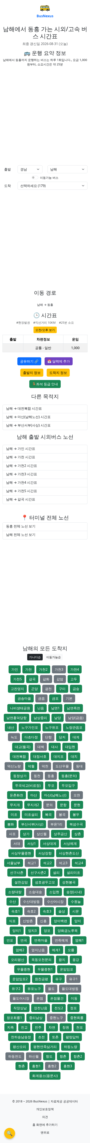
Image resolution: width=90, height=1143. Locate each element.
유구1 (73, 979)
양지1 (16, 930)
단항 (48, 737)
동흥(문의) (69, 775)
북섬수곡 (76, 824)
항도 (49, 1056)
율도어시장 (21, 998)
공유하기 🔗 (29, 361)
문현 (77, 805)
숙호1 (15, 911)
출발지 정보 (32, 372)
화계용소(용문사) (45, 1075)
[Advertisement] (45, 115)
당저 (62, 737)
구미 (62, 688)
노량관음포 (74, 727)
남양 (57, 717)
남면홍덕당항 (16, 717)
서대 (16, 843)
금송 (76, 688)
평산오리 (19, 1046)
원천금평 (41, 979)
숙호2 (31, 911)
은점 (39, 998)
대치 (74, 756)
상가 (26, 834)
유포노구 (34, 988)
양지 (77, 921)
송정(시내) (74, 892)
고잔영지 (17, 688)
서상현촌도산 (69, 853)
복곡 (48, 814)
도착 (7, 185)
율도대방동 (70, 988)
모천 (76, 795)
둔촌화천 (16, 795)
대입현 (70, 746)
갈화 (46, 679)
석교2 (47, 863)
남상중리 (40, 717)
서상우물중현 (21, 853)
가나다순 (35, 657)
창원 (65, 1027)
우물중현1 (45, 969)
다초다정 (31, 737)
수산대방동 (31, 901)
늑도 (14, 737)
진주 (38, 1027)
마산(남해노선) (55, 795)
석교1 (31, 863)
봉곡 (62, 814)
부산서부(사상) (32, 824)
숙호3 (47, 911)
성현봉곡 (69, 882)
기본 (69, 698)
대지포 (59, 756)
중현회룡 (77, 1017)
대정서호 (39, 756)
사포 (12, 834)
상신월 (42, 834)
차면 (52, 1027)
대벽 (40, 746)
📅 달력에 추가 (58, 361)
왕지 (62, 959)
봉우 (76, 814)
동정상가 (20, 775)
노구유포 (52, 727)
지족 (10, 1027)
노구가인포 (29, 727)
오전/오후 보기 (45, 330)
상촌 (77, 834)
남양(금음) (76, 717)
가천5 (17, 679)
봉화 (10, 824)
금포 (55, 698)
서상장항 (45, 853)
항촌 (63, 1056)
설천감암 (21, 882)
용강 (75, 959)
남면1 (55, 708)
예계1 (56, 950)
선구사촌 (16, 872)
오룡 (71, 950)
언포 (9, 940)
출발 (7, 169)
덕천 (45, 766)
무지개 (15, 805)
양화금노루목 (68, 930)
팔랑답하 (72, 1037)
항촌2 (77, 1056)
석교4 (79, 863)
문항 (63, 805)
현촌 (21, 1066)
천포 (79, 1027)
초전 (41, 1037)
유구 (58, 979)
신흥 (43, 921)
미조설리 (31, 814)
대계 (76, 737)
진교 (24, 1027)
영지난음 (38, 950)
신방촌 (28, 921)
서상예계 (70, 843)
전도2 (58, 1008)
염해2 (20, 950)
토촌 (55, 1037)
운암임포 (66, 969)
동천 (37, 775)
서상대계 (49, 843)
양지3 (32, 930)
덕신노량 (14, 766)
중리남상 (35, 1017)
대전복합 (19, 756)
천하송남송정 (21, 1037)
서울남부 (13, 863)
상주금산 (60, 834)
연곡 (23, 940)
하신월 (34, 1056)
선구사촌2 (38, 872)
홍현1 (36, 1066)
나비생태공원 (20, 708)
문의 (49, 805)
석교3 (63, 863)
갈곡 (32, 679)
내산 (11, 727)
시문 (75, 911)
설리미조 (73, 872)
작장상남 (20, 1008)
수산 (12, 901)
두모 (51, 785)
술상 (61, 911)
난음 (40, 708)
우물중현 (23, 969)
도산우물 (62, 766)
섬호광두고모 (45, 882)
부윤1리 (56, 824)
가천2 (43, 669)
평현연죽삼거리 (45, 1046)
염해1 (79, 940)
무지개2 (33, 805)
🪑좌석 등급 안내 (45, 384)
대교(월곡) (22, 746)
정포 (73, 1008)
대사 (54, 746)
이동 (74, 998)
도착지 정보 (58, 372)
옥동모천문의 (41, 959)
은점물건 (57, 998)
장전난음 (40, 1008)
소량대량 (15, 892)
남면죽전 (73, 708)
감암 (60, 679)
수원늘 (76, 901)
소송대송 (35, 892)
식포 (12, 921)
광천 (48, 688)
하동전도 (15, 1056)
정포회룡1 (14, 1017)
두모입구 (68, 785)
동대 (79, 766)
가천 (28, 669)
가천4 (74, 669)
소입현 (54, 892)
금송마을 (24, 698)
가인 (14, 669)
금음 (41, 698)
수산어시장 (55, 901)
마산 (33, 795)
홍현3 (67, 1066)
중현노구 (56, 1017)
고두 (73, 679)
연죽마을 (41, 940)
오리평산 (17, 959)
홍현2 (52, 1066)
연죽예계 (61, 940)
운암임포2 (20, 979)
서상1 (31, 843)
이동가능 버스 (49, 178)
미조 (14, 814)
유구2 (16, 988)
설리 (56, 872)
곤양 (34, 688)
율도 (51, 988)
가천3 (59, 669)
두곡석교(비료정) (28, 785)
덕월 (31, 766)
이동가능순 (53, 657)
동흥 (51, 775)
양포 (47, 930)
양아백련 (60, 921)
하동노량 (70, 1046)
